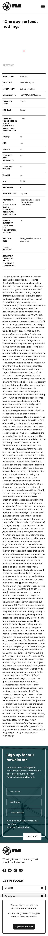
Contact (9, 887)
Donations (10, 896)
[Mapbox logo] (8, 65)
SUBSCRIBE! (32, 836)
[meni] (43, 6)
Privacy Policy (22, 827)
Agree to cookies (24, 926)
